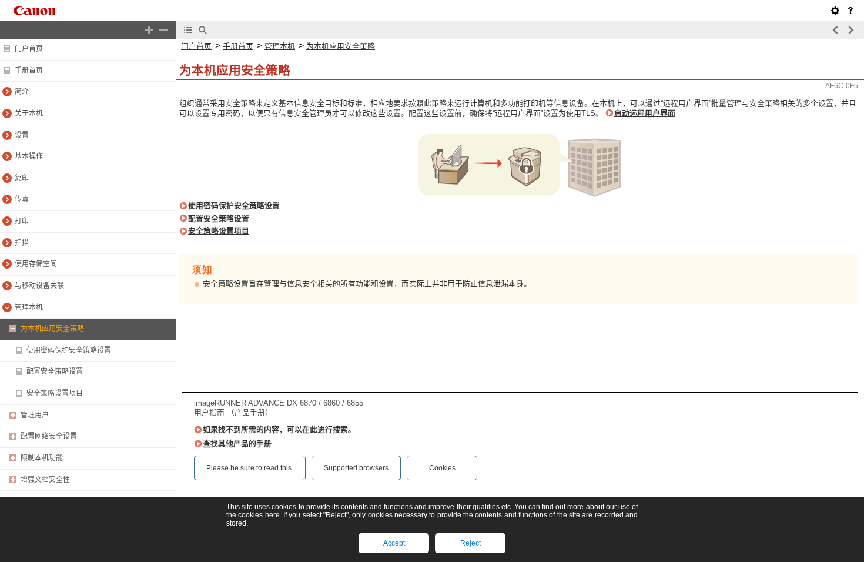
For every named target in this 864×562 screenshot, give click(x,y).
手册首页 (29, 70)
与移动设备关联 (39, 286)
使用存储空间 (36, 264)
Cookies (442, 468)
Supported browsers (356, 468)
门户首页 (29, 49)
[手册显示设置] (835, 10)
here (272, 515)
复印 (22, 178)
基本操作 (29, 156)
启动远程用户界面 (644, 113)
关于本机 (29, 113)
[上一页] (835, 30)
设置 (22, 135)
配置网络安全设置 (49, 436)
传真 (22, 199)
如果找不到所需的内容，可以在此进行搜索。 (279, 429)
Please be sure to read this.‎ (249, 468)
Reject (470, 543)
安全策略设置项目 (54, 393)
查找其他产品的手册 (237, 443)
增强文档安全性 (45, 480)
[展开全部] (148, 30)
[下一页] (850, 30)
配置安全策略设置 (54, 371)
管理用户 (35, 415)
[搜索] (202, 30)
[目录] (188, 30)
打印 (22, 221)
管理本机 (29, 307)
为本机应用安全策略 (52, 329)
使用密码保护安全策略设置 (68, 350)
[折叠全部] (163, 30)
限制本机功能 (42, 458)
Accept (394, 543)
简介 (22, 92)
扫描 (22, 243)
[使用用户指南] (850, 10)
